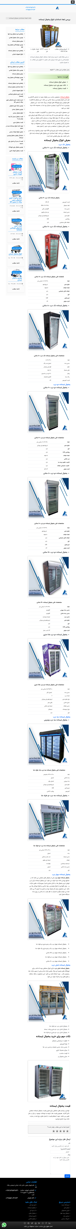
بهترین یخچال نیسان (17, 109)
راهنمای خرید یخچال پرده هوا (15, 34)
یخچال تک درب (64, 144)
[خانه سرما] (57, 8)
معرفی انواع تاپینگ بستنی (16, 132)
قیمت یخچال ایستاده (59, 88)
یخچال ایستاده (64, 97)
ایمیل (68, 1149)
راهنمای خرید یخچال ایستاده (15, 51)
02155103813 (30, 10)
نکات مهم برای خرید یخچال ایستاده (55, 85)
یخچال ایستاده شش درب (61, 965)
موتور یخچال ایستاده (17, 41)
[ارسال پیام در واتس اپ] (5, 1225)
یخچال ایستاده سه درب (61, 717)
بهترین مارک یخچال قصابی (16, 38)
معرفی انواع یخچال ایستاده (57, 82)
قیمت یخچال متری (18, 122)
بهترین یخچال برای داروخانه (16, 147)
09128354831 (30, 7)
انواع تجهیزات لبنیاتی (17, 54)
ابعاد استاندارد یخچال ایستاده (15, 87)
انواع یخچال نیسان (18, 113)
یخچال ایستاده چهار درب (61, 874)
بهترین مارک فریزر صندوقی (16, 106)
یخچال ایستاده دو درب (61, 384)
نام (69, 1143)
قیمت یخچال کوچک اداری (16, 151)
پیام (69, 1155)
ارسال (67, 1176)
